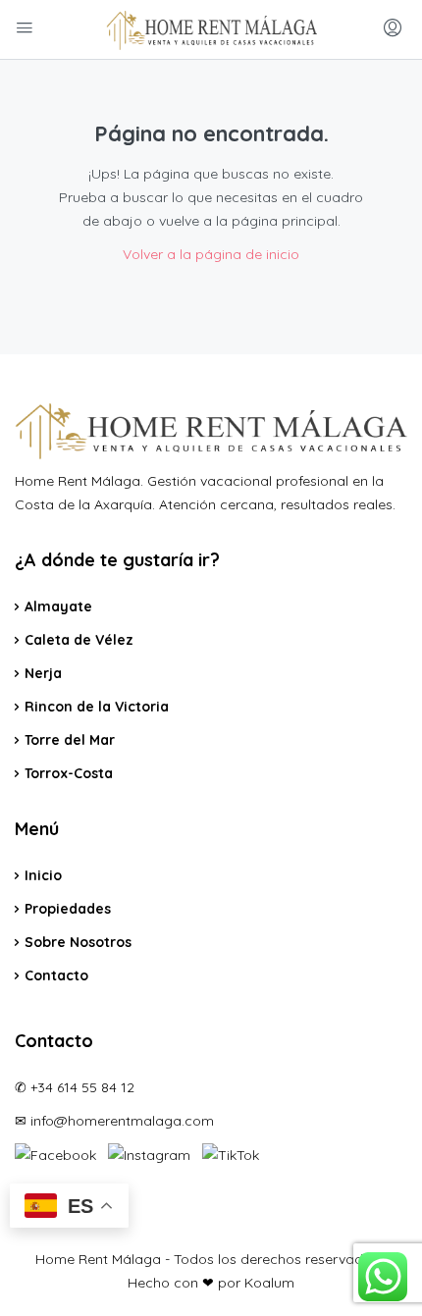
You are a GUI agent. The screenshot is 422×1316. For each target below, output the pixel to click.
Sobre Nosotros (78, 942)
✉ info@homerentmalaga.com (114, 1121)
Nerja (43, 673)
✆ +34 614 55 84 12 (74, 1087)
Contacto (56, 975)
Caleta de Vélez (79, 640)
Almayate (58, 606)
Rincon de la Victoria (97, 706)
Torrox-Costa (69, 773)
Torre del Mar (70, 740)
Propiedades (68, 909)
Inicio (43, 875)
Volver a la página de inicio (211, 254)
